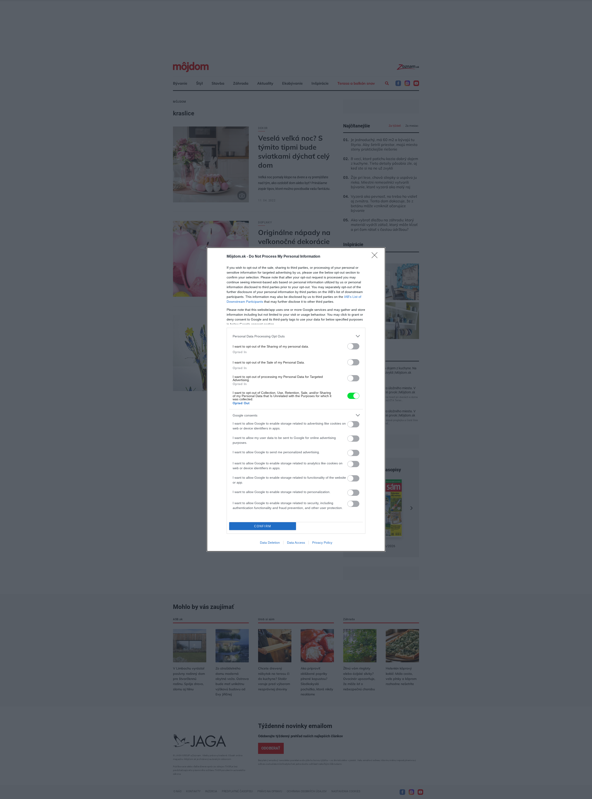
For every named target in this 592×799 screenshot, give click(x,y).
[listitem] (296, 336)
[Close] (376, 256)
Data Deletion (270, 542)
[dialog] (296, 399)
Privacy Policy (322, 542)
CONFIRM (262, 526)
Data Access (296, 542)
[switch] (353, 346)
